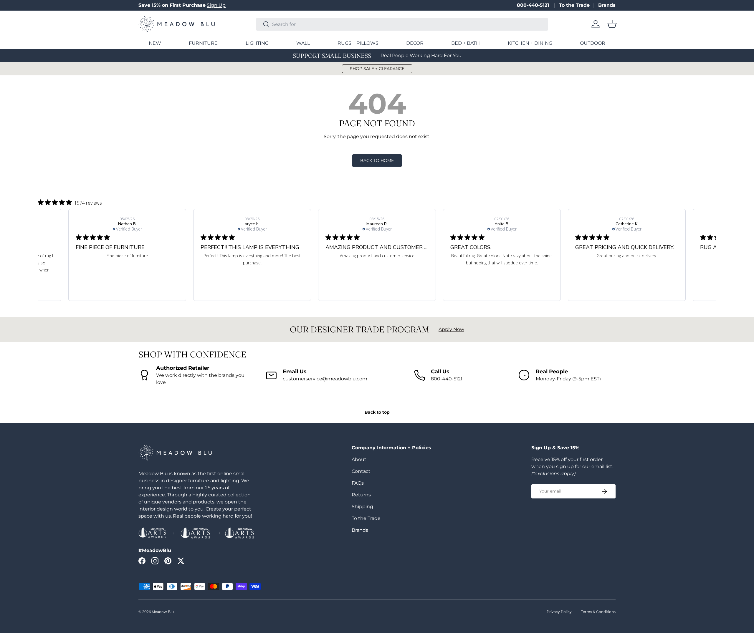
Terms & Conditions (598, 611)
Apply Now (451, 329)
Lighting (257, 43)
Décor (415, 43)
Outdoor (592, 43)
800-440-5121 (533, 5)
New (155, 43)
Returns (361, 495)
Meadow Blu (163, 611)
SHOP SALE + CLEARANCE (377, 68)
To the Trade (574, 5)
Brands (607, 5)
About (359, 459)
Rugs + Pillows (358, 43)
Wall (303, 43)
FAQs (358, 483)
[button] (612, 24)
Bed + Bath (465, 43)
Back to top (377, 412)
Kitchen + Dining (530, 43)
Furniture (203, 43)
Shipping (362, 506)
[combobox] (402, 24)
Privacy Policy (559, 611)
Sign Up (216, 5)
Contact (361, 471)
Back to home (377, 160)
